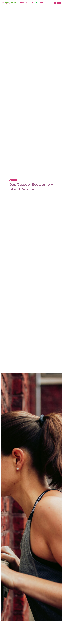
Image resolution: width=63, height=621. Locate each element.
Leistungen (20, 2)
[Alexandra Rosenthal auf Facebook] (55, 3)
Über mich (27, 2)
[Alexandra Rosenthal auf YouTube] (60, 3)
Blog (37, 2)
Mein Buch (33, 2)
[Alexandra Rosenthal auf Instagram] (58, 3)
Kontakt (41, 2)
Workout (11, 193)
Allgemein (15, 193)
